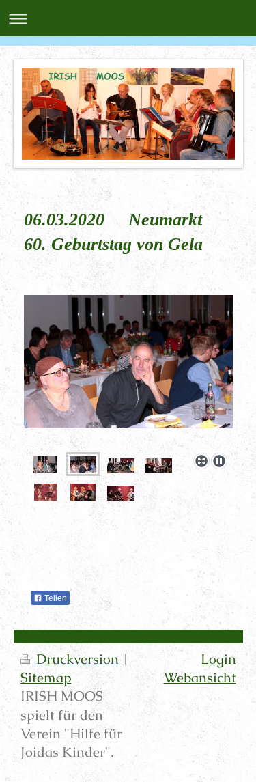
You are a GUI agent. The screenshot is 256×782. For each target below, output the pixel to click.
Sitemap (46, 677)
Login (218, 659)
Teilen (54, 598)
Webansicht (200, 677)
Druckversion (77, 659)
